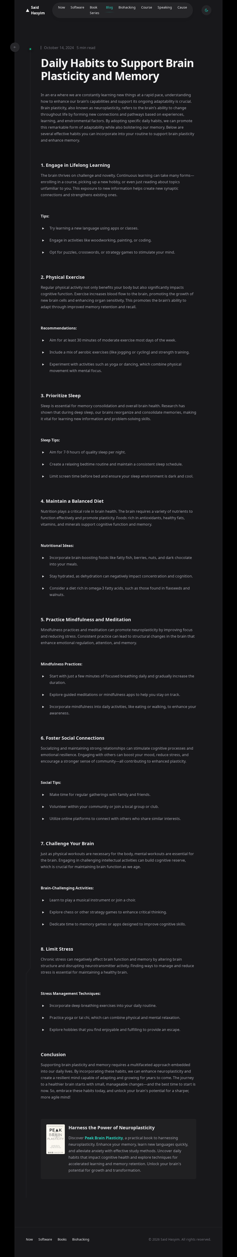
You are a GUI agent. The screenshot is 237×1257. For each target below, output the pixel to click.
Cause (182, 7)
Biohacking (127, 7)
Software (77, 7)
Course (146, 7)
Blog (109, 7)
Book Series (94, 10)
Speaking (165, 7)
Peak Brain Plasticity (104, 1137)
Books (62, 1239)
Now (61, 7)
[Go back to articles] (14, 47)
